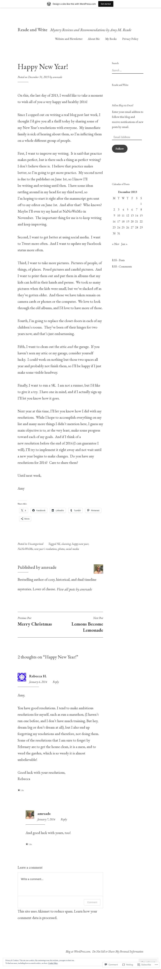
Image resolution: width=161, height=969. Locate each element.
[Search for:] (130, 70)
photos (61, 549)
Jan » (124, 244)
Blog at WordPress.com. (78, 951)
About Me (94, 39)
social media (72, 549)
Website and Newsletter (68, 39)
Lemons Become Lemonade (87, 624)
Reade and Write (32, 30)
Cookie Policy (53, 963)
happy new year (80, 544)
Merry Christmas (35, 621)
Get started (106, 4)
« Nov (115, 244)
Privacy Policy (130, 39)
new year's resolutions (45, 549)
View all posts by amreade (74, 589)
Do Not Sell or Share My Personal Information (117, 951)
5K (58, 544)
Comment (92, 902)
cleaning (66, 544)
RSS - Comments (122, 266)
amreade (57, 77)
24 (118, 227)
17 (118, 221)
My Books (111, 39)
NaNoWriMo (25, 549)
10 (118, 215)
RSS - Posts (118, 260)
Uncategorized (35, 544)
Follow (120, 148)
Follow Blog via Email (122, 105)
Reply (56, 682)
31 (118, 233)
